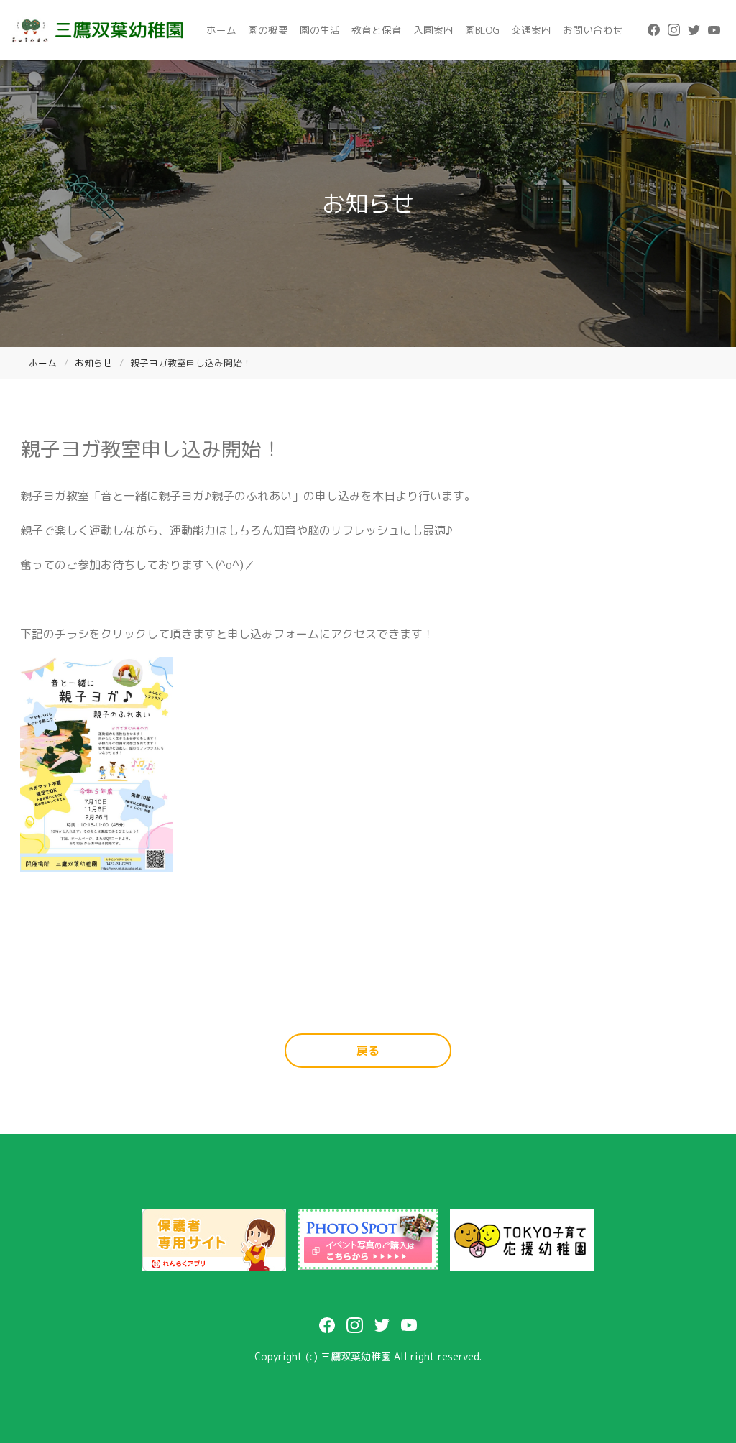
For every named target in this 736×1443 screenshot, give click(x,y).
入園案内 (433, 30)
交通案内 (531, 30)
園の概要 (268, 30)
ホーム (221, 30)
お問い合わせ (593, 30)
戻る (368, 1051)
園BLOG (482, 30)
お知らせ (93, 362)
